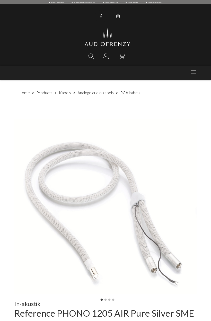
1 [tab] (101, 299)
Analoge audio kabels (95, 92)
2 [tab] (105, 299)
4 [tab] (113, 299)
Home (24, 92)
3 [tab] (109, 299)
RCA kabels (130, 92)
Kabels (65, 92)
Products (44, 92)
